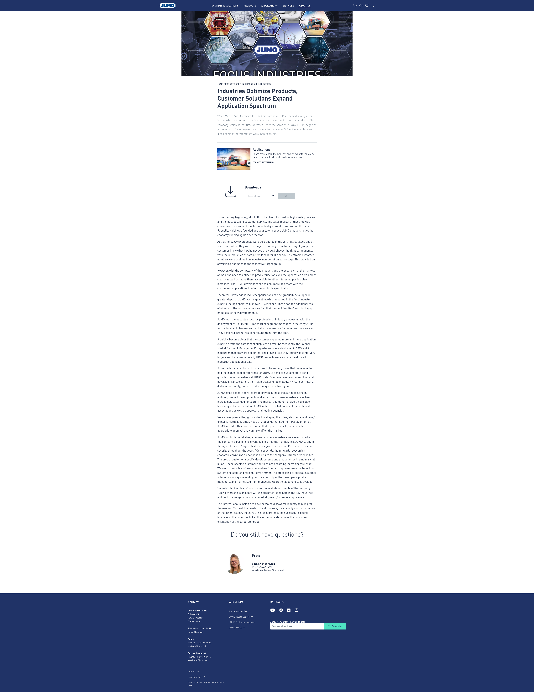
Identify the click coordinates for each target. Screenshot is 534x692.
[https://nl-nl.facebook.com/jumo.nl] (281, 610)
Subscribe (337, 626)
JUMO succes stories (239, 616)
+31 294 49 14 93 (203, 656)
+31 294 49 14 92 (203, 642)
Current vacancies (238, 611)
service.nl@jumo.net (198, 660)
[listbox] (260, 196)
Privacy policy (194, 676)
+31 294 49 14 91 (203, 628)
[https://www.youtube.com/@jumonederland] (272, 610)
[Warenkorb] (366, 5)
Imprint (191, 671)
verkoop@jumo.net (197, 646)
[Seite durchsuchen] (372, 5)
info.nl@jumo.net (196, 631)
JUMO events (235, 627)
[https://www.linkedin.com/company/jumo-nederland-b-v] (289, 610)
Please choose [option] (254, 195)
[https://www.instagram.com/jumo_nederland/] (296, 610)
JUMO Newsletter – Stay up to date (287, 621)
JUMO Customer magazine (242, 622)
